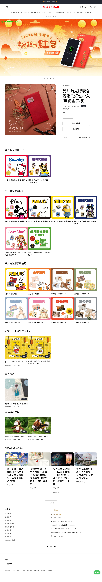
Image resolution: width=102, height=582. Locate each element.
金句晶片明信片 (80, 322)
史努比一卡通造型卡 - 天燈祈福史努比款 (16, 362)
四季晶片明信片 (57, 322)
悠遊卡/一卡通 (10, 524)
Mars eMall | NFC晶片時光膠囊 (17, 571)
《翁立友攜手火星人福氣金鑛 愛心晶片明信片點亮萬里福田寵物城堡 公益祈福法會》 (38, 477)
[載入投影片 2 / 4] (47, 78)
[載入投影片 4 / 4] (53, 78)
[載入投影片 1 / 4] (44, 78)
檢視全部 (51, 503)
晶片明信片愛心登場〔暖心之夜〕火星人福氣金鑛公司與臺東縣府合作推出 (16, 475)
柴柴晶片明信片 (57, 294)
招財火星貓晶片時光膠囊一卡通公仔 (39, 181)
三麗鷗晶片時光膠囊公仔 (15, 180)
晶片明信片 (9, 520)
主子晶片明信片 (34, 294)
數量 (64, 112)
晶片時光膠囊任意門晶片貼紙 (39, 253)
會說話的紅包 (9, 527)
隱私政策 (43, 571)
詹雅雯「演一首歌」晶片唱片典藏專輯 (16, 404)
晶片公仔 (8, 517)
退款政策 (36, 571)
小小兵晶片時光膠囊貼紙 (61, 221)
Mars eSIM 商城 (10, 540)
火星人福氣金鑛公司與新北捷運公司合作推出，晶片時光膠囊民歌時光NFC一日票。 (61, 477)
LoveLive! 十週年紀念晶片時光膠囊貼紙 (16, 253)
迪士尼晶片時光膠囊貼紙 (15, 221)
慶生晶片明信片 (34, 322)
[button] (7, 7)
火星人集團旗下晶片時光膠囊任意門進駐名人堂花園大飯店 (84, 474)
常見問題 (8, 537)
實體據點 (8, 533)
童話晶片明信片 (80, 294)
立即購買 (76, 129)
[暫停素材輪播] (62, 78)
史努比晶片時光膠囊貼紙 (38, 221)
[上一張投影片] (40, 78)
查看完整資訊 (83, 137)
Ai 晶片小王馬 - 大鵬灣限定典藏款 (15, 436)
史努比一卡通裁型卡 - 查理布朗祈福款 (39, 361)
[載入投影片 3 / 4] (50, 78)
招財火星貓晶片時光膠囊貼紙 (85, 222)
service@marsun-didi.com (71, 529)
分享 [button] (65, 137)
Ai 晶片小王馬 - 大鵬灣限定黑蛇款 (38, 436)
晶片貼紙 (8, 514)
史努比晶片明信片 (12, 294)
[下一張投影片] (58, 78)
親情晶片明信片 (11, 322)
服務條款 (49, 571)
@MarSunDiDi (72, 525)
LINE (98, 572)
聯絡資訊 (29, 571)
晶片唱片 (8, 530)
